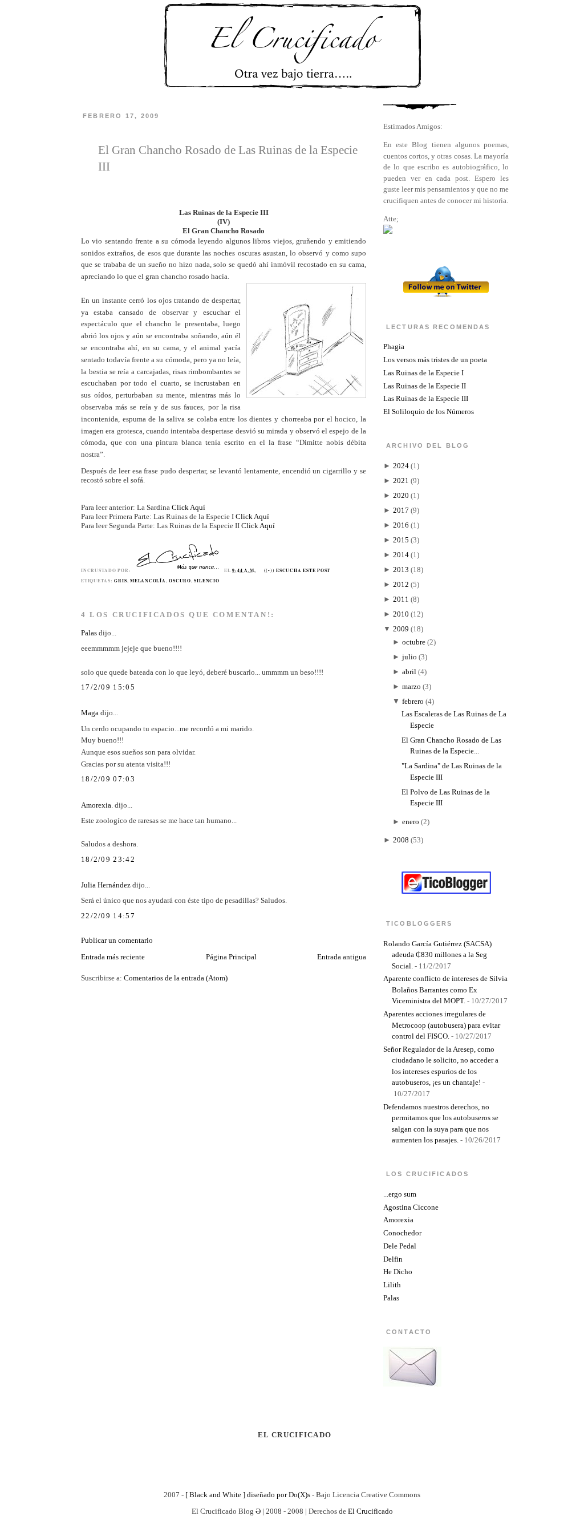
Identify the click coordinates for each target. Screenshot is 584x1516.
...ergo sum (399, 1194)
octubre (413, 642)
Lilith (392, 1284)
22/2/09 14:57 (108, 915)
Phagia (393, 346)
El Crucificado (370, 1511)
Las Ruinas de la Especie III (425, 398)
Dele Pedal (399, 1246)
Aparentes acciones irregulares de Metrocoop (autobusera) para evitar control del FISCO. (441, 1025)
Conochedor (402, 1233)
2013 (401, 569)
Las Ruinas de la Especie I (423, 372)
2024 (401, 465)
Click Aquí (188, 507)
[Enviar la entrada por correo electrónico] (333, 570)
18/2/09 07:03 (108, 779)
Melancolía (148, 580)
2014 (401, 554)
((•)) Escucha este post (297, 570)
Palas (89, 633)
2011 (401, 599)
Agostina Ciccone (411, 1207)
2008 (401, 840)
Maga (90, 712)
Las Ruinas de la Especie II (424, 386)
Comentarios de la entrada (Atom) (176, 978)
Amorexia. (97, 805)
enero (410, 821)
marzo (411, 686)
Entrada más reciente (113, 956)
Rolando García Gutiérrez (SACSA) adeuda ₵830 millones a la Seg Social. (437, 954)
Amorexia (398, 1219)
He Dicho (397, 1271)
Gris (120, 580)
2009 (401, 629)
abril (409, 671)
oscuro (180, 580)
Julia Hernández (106, 885)
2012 (401, 584)
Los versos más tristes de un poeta (435, 359)
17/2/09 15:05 (108, 687)
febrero (413, 701)
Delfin (393, 1259)
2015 (401, 540)
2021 (401, 480)
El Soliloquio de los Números (428, 411)
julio (409, 656)
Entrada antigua (341, 956)
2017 (401, 510)
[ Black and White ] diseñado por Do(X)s (247, 1494)
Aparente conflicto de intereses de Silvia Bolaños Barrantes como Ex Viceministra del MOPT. (445, 989)
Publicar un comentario (117, 940)
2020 (401, 495)
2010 (401, 614)
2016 (401, 525)
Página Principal (231, 956)
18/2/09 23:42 (108, 859)
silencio (206, 580)
